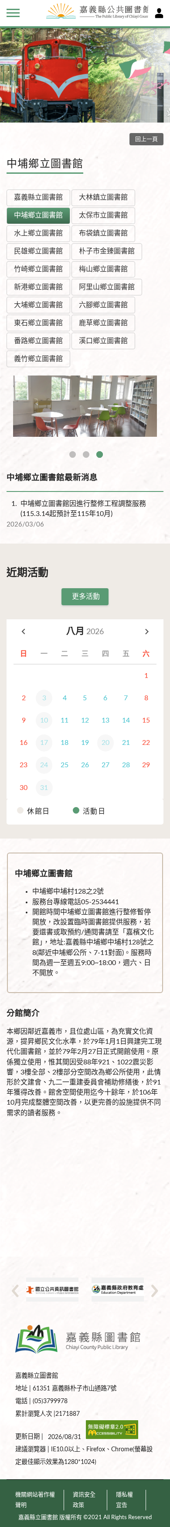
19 (85, 742)
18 (64, 742)
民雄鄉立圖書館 (38, 251)
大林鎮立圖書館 (103, 197)
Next (154, 1291)
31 (44, 787)
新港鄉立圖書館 (38, 287)
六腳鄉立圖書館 (103, 305)
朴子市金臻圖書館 (107, 251)
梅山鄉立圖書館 (103, 269)
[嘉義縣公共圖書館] (95, 12)
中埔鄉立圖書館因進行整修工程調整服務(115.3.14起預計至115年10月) (78, 508)
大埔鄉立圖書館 (38, 305)
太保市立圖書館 (103, 215)
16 (23, 742)
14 (126, 720)
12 (85, 720)
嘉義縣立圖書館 (38, 197)
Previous (15, 1291)
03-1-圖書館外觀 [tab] (72, 454)
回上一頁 (146, 139)
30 (23, 787)
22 (146, 742)
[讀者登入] (159, 13)
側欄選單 (13, 13)
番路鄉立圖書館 (38, 340)
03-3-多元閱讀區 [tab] (86, 454)
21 (126, 742)
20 (105, 742)
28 (126, 765)
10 (44, 720)
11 (64, 720)
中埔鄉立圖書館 (38, 215)
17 (44, 742)
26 (85, 765)
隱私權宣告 (124, 1500)
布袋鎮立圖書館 (103, 233)
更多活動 (86, 596)
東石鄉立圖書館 (38, 322)
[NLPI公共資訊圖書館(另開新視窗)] (52, 1290)
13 (105, 720)
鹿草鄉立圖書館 (103, 322)
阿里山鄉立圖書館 (107, 287)
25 (64, 765)
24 (44, 765)
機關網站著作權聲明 (35, 1500)
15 (146, 720)
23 (23, 765)
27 (105, 765)
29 (146, 765)
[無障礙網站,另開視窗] (112, 1437)
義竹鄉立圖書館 (38, 358)
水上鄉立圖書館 (38, 233)
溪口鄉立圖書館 (103, 340)
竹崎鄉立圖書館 (38, 269)
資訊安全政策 (84, 1500)
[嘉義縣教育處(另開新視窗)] (118, 1290)
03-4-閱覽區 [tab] (99, 454)
